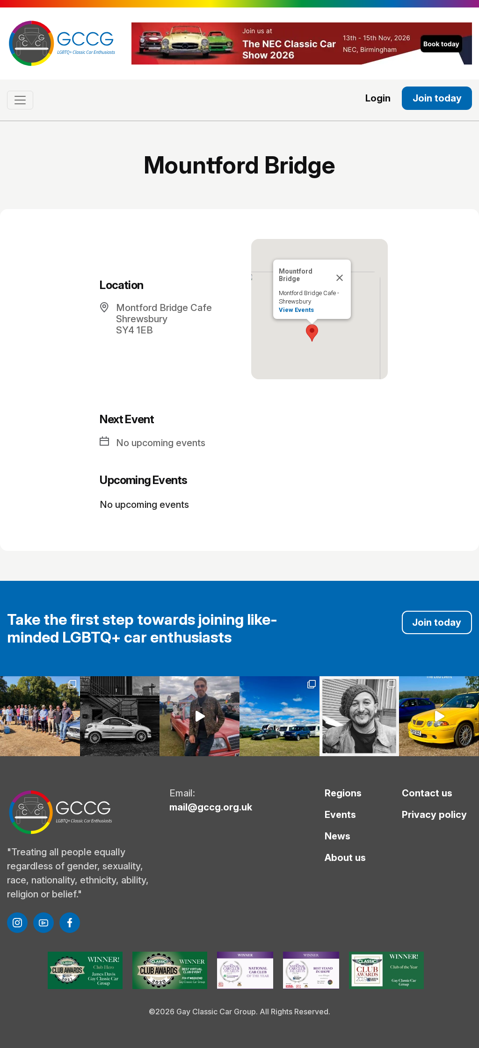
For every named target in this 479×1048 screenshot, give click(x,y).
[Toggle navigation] (20, 100)
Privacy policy (434, 814)
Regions (343, 793)
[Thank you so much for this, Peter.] (200, 716)
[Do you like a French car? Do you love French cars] (120, 716)
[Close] (339, 278)
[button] (312, 333)
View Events (296, 309)
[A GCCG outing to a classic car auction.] (359, 716)
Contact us (427, 793)
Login (378, 98)
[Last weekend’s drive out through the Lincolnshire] (40, 716)
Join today (437, 98)
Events (340, 814)
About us (345, 857)
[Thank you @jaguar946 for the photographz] (439, 716)
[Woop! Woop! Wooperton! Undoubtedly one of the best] (279, 716)
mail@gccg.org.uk (210, 807)
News (337, 836)
